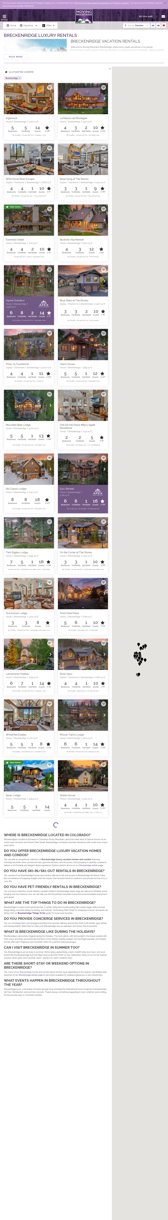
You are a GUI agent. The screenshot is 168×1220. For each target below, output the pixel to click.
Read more (16, 57)
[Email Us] (164, 16)
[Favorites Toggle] (164, 25)
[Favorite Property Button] (49, 87)
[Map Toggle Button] (153, 25)
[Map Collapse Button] (109, 69)
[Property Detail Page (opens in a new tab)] (29, 98)
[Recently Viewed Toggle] (158, 25)
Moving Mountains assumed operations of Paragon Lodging (101, 3)
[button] (7, 98)
